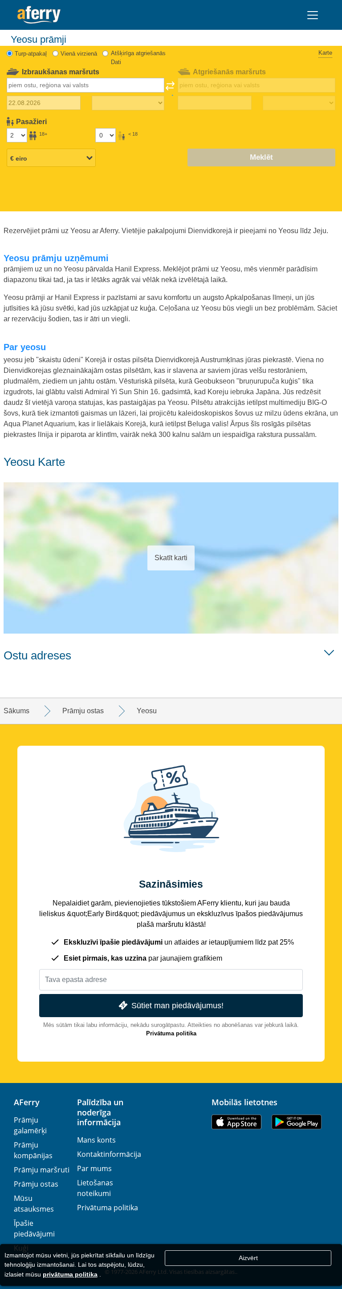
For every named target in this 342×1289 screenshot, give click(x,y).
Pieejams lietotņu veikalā (236, 1122)
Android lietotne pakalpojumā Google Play (297, 1122)
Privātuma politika (171, 1033)
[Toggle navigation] (313, 15)
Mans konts (96, 1140)
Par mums (94, 1168)
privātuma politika (70, 1274)
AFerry (27, 1102)
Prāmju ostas (36, 1184)
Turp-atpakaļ (31, 53)
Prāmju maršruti (41, 1170)
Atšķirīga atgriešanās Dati (138, 57)
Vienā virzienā (79, 53)
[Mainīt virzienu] (170, 88)
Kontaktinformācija (109, 1154)
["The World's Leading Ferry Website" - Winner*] (39, 15)
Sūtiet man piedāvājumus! (177, 1005)
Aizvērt (248, 1257)
